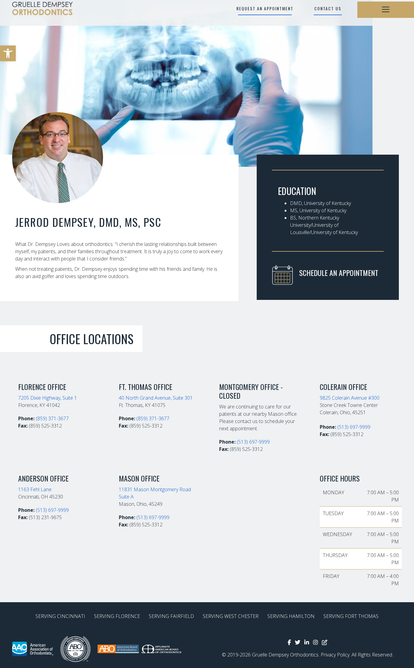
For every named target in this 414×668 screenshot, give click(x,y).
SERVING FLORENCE (117, 616)
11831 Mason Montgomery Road (155, 489)
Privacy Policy (335, 654)
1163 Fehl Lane (35, 489)
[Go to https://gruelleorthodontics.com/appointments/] (328, 274)
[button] (8, 53)
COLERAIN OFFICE (343, 386)
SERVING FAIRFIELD (171, 616)
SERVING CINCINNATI (60, 616)
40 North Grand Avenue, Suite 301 (156, 397)
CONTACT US (327, 8)
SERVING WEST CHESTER (231, 616)
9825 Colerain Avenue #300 (349, 397)
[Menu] (385, 10)
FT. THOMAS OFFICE (145, 386)
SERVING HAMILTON (291, 616)
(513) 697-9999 (253, 441)
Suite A (126, 496)
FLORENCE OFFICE (42, 386)
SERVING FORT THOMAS (351, 616)
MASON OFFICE (139, 478)
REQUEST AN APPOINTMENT (264, 8)
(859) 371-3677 (52, 418)
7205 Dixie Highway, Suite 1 (47, 397)
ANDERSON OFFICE (43, 478)
